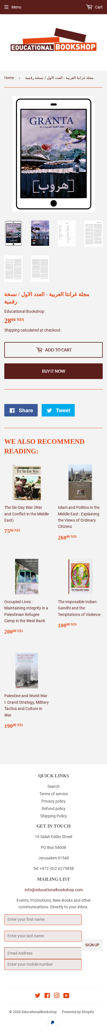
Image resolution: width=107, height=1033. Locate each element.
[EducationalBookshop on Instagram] (57, 996)
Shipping (12, 330)
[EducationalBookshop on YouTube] (66, 996)
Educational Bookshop (24, 311)
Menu (16, 7)
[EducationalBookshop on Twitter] (38, 996)
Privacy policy (53, 801)
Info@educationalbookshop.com (54, 890)
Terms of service (53, 794)
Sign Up (92, 945)
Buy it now (53, 371)
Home (9, 78)
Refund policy (54, 808)
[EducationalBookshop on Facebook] (47, 996)
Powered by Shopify (78, 1012)
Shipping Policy (53, 816)
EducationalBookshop (39, 1012)
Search (53, 786)
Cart (98, 7)
